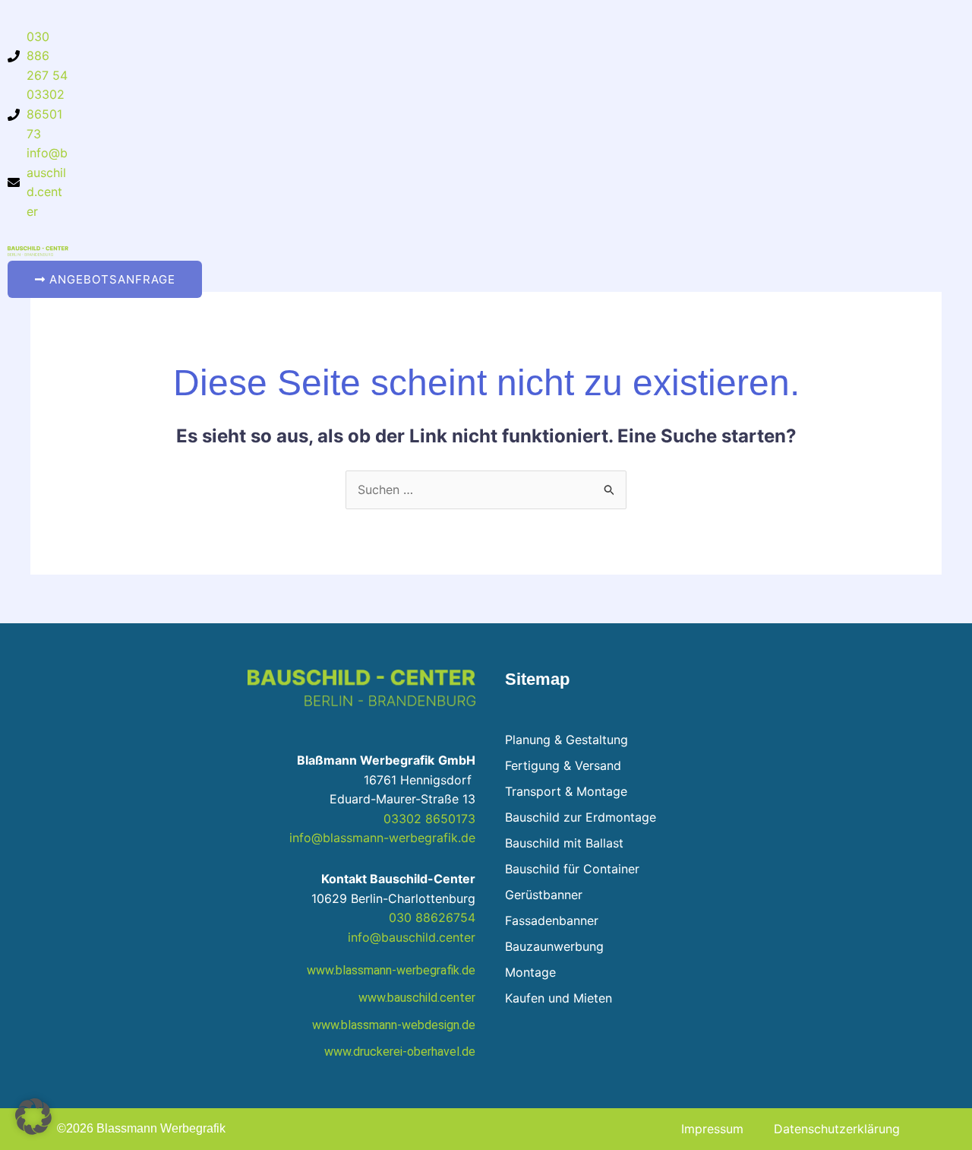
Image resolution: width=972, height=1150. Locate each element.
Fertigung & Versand (563, 765)
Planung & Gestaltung (566, 739)
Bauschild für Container (572, 868)
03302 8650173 (429, 818)
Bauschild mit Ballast (564, 843)
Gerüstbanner (543, 894)
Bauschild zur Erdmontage (580, 817)
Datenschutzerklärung (837, 1128)
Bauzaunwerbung (554, 946)
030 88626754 (432, 917)
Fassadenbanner (551, 920)
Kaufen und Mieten (558, 998)
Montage (530, 972)
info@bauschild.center (411, 937)
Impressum (712, 1128)
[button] (33, 1116)
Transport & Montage (566, 791)
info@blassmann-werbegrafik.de (382, 837)
